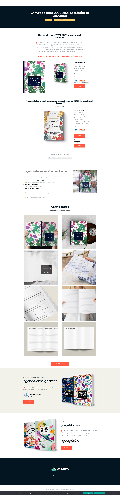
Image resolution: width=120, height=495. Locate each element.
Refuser (99, 493)
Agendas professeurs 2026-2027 (55, 3)
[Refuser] (113, 493)
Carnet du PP (69, 3)
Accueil (43, 3)
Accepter (88, 493)
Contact (77, 3)
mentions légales (59, 489)
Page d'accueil (48, 19)
